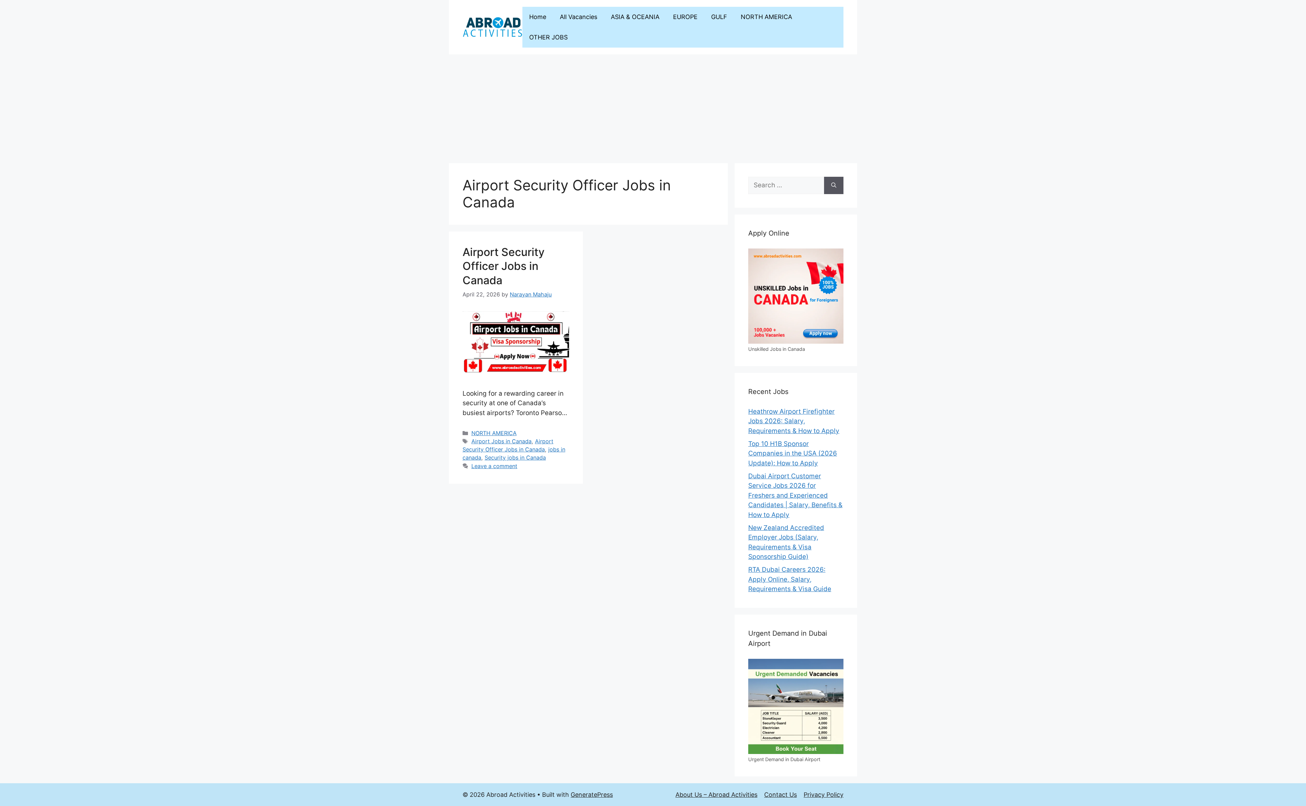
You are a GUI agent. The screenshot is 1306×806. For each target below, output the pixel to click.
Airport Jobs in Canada (501, 441)
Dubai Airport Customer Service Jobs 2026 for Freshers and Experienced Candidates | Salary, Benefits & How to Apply (795, 495)
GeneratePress (592, 794)
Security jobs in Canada (515, 457)
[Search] (833, 185)
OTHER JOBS (548, 37)
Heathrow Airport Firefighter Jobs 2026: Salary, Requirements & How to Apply (793, 421)
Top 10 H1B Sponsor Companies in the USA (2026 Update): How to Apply (792, 453)
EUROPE (685, 16)
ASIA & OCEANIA (635, 16)
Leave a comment (494, 466)
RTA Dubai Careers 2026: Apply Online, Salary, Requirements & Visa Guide (789, 579)
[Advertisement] (653, 105)
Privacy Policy (823, 794)
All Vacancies (578, 16)
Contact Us (780, 794)
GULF (719, 16)
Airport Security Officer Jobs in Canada (504, 266)
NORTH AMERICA (766, 16)
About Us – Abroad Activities (716, 794)
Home (537, 16)
